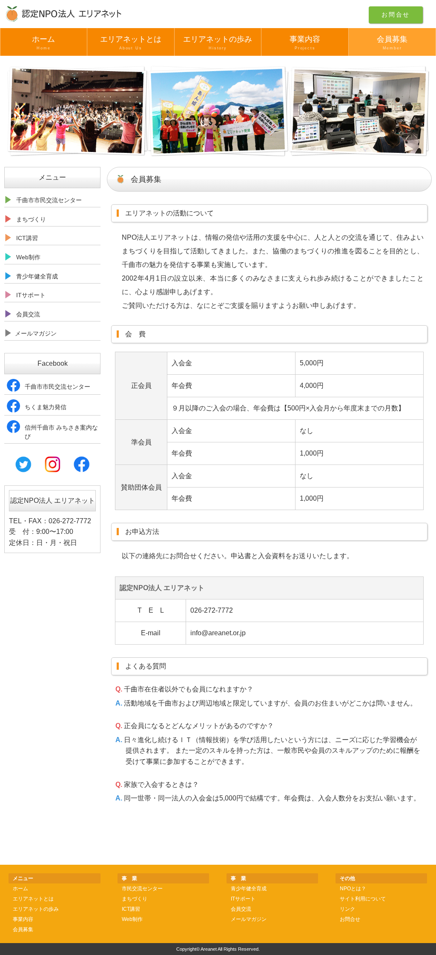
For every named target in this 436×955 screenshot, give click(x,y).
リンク (347, 909)
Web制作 (132, 919)
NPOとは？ (353, 889)
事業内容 (305, 42)
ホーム (43, 42)
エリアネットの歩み (217, 42)
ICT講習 (131, 909)
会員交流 (241, 909)
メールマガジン (249, 919)
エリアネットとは (130, 42)
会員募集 (392, 42)
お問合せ (396, 14)
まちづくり (134, 899)
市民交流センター (142, 889)
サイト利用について (363, 899)
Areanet (209, 949)
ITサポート (243, 899)
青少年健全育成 (249, 889)
